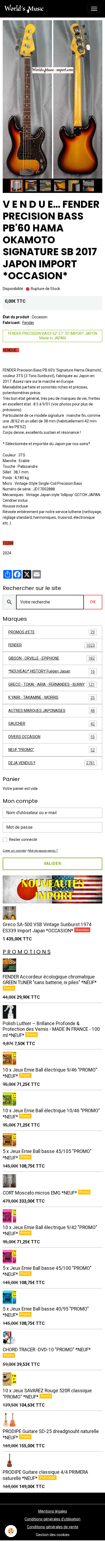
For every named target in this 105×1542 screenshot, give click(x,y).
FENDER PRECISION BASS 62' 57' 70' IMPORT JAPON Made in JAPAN (52, 335)
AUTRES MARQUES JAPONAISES (51, 710)
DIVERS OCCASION (51, 737)
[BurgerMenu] (94, 8)
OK (93, 602)
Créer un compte (14, 850)
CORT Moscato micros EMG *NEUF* (40, 1193)
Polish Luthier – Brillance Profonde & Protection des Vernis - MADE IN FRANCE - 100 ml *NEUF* (51, 1029)
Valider (52, 863)
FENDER (51, 645)
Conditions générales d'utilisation (52, 1519)
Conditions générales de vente (52, 1527)
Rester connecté (23, 839)
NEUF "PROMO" (51, 750)
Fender (28, 322)
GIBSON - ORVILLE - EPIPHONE (51, 658)
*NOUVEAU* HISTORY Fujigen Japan (51, 671)
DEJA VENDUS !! (51, 763)
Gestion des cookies (52, 1535)
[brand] (25, 8)
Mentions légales (52, 1511)
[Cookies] (11, 1531)
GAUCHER (51, 723)
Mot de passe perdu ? (43, 850)
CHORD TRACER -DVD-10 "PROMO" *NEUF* (47, 1349)
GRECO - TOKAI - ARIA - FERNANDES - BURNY (51, 684)
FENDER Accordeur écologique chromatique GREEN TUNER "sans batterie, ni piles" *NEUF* (50, 979)
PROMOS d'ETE (51, 632)
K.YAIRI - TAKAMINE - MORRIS (51, 697)
